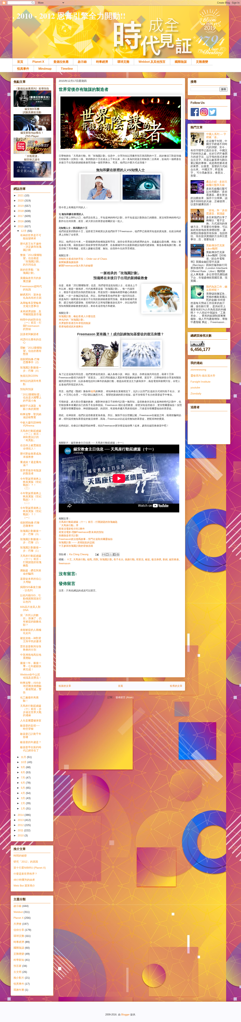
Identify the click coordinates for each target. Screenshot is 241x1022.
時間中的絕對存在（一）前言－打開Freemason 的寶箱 (30, 324)
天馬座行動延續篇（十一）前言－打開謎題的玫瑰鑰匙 (88, 522)
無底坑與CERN (29, 375)
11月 (24, 757)
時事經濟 (102, 61)
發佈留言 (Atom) (124, 697)
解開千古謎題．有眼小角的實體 (30, 407)
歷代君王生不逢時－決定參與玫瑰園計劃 (30, 247)
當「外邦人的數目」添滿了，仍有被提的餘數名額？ (30, 620)
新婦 (165, 559)
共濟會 (17, 923)
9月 (23, 767)
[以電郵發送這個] (103, 554)
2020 (21, 200)
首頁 (20, 61)
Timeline (67, 68)
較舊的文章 (176, 685)
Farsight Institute (200, 381)
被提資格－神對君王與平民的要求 (30, 640)
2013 (21, 819)
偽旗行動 (130, 559)
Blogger (125, 1014)
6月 (23, 782)
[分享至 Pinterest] (118, 554)
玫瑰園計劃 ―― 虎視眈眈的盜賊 (77, 542)
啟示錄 (82, 61)
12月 (24, 230)
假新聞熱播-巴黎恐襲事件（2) (30, 361)
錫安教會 (174, 559)
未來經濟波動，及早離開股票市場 (30, 313)
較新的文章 (65, 685)
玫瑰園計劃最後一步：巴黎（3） (30, 532)
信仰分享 (19, 929)
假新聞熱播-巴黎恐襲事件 (30, 524)
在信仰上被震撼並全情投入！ (30, 447)
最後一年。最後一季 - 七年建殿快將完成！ (30, 666)
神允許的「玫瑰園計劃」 (72, 319)
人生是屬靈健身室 (30, 720)
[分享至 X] (111, 554)
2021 (21, 195)
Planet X (38, 61)
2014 (21, 814)
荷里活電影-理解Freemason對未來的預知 (81, 532)
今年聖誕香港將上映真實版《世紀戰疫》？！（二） (30, 498)
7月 (23, 777)
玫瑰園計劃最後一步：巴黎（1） (30, 549)
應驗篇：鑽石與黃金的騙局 (30, 572)
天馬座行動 (79, 559)
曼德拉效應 (61, 61)
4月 (23, 793)
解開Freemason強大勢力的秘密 (76, 265)
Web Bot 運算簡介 (24, 885)
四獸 (95, 559)
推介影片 (19, 977)
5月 (23, 787)
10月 (24, 762)
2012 (21, 825)
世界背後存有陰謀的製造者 (30, 472)
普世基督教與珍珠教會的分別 (30, 648)
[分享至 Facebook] (114, 554)
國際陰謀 (181, 61)
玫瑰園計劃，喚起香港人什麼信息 (77, 316)
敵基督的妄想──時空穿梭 (30, 727)
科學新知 (19, 959)
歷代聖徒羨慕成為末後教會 (30, 455)
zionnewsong (198, 369)
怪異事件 (23, 68)
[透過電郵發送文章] (96, 554)
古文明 (17, 971)
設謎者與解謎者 (29, 334)
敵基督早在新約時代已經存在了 (30, 749)
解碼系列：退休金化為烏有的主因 (30, 296)
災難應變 (202, 61)
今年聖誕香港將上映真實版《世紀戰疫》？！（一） (30, 512)
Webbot (18, 911)
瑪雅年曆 (19, 989)
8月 (23, 772)
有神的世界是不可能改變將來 (30, 237)
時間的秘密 (20, 855)
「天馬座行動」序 (68, 525)
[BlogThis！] (107, 554)
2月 (23, 803)
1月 (23, 808)
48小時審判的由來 (24, 879)
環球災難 (123, 61)
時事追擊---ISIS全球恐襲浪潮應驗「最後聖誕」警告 (30, 687)
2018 (21, 210)
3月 (23, 798)
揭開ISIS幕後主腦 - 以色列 (30, 589)
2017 (21, 215)
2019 (21, 205)
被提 (147, 559)
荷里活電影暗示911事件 (72, 528)
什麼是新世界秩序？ (25, 873)
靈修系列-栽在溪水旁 (203, 375)
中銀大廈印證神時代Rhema (30, 424)
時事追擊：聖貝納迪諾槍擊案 (30, 416)
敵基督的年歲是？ (30, 742)
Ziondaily (196, 393)
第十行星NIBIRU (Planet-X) (30, 867)
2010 (21, 835)
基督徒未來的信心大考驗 (30, 580)
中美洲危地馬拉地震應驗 (30, 656)
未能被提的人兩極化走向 (30, 631)
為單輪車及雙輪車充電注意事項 (30, 304)
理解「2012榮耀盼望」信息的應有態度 (31, 351)
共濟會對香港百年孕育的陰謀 (75, 323)
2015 (21, 226)
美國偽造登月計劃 (68, 535)
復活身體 (156, 559)
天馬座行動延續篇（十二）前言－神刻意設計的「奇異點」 (30, 435)
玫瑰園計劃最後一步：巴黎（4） (30, 369)
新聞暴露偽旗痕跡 (68, 262)
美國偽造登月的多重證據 (30, 279)
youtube (195, 387)
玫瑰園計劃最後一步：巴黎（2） (30, 541)
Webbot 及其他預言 (152, 61)
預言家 (17, 965)
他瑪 (93, 391)
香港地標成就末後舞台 (71, 326)
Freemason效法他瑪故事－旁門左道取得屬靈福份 (86, 539)
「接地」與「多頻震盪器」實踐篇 (216, 212)
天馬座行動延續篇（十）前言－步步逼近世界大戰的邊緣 (30, 710)
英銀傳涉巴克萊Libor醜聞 (215, 247)
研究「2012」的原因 (26, 861)
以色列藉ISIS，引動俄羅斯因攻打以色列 (30, 598)
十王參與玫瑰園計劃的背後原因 (76, 545)
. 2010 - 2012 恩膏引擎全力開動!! (69, 15)
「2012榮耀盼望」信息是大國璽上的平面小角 (31, 397)
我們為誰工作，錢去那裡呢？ (216, 288)
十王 (69, 559)
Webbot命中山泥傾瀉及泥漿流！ (30, 676)
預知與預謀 (26, 389)
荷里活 (139, 559)
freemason (64, 563)
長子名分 (118, 559)
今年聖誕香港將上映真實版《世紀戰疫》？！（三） (30, 483)
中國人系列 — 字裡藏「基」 (216, 135)
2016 (21, 221)
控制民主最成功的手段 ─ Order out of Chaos (83, 258)
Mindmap (45, 68)
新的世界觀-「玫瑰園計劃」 (30, 271)
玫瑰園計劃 (106, 559)
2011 (21, 830)
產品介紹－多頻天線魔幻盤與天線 (216, 183)
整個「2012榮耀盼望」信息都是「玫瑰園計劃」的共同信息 (31, 259)
